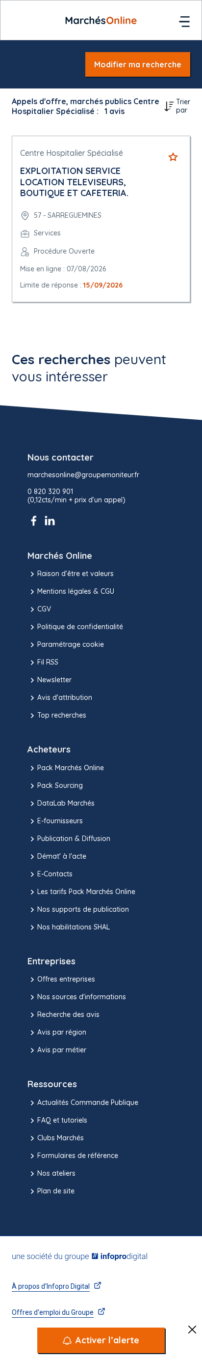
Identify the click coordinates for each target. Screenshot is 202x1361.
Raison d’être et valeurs (75, 573)
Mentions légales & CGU (75, 591)
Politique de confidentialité (80, 626)
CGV (44, 609)
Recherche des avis (68, 1014)
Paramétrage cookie (70, 644)
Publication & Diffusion (73, 838)
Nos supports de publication (83, 909)
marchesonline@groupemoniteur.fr (83, 475)
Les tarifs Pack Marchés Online (86, 891)
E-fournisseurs (60, 820)
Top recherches (61, 715)
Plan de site (56, 1191)
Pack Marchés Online (70, 767)
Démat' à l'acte (61, 856)
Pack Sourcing (60, 785)
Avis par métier (61, 1049)
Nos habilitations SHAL (73, 927)
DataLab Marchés (66, 803)
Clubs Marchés (60, 1137)
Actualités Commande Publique (87, 1102)
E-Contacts (55, 873)
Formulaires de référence (77, 1155)
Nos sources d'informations (81, 996)
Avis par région (61, 1032)
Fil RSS (47, 662)
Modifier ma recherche (137, 64)
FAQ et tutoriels (62, 1120)
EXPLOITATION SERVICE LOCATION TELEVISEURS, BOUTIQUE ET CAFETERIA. (74, 182)
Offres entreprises (66, 979)
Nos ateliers (56, 1173)
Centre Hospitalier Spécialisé (71, 153)
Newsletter (54, 679)
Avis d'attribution (64, 697)
